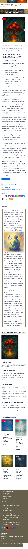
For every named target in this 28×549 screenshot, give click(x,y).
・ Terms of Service (6, 496)
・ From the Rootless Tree (7, 508)
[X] (6, 196)
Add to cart (6, 179)
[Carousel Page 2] (14, 40)
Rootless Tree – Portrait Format (9, 52)
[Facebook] (3, 196)
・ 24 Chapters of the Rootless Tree (10, 515)
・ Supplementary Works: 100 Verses (10, 524)
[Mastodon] (14, 196)
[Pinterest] (11, 196)
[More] (11, 199)
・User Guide (4, 501)
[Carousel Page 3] (16, 40)
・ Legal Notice (5, 495)
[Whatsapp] (17, 196)
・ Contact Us (4, 529)
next (25, 30)
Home (2, 45)
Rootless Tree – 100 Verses (16, 51)
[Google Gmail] (8, 199)
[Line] (6, 199)
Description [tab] (4, 206)
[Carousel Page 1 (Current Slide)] (11, 40)
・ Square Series (5, 521)
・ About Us (4, 498)
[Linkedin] (8, 196)
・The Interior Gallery (6, 510)
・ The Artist (4, 507)
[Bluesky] (23, 196)
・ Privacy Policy (5, 493)
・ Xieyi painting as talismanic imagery (10, 505)
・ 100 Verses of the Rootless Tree (9, 517)
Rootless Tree (8, 45)
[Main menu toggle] (25, 1)
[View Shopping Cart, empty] (19, 5)
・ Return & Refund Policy (7, 491)
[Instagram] (20, 196)
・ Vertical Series (5, 519)
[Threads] (3, 199)
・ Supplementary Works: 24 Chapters (10, 522)
